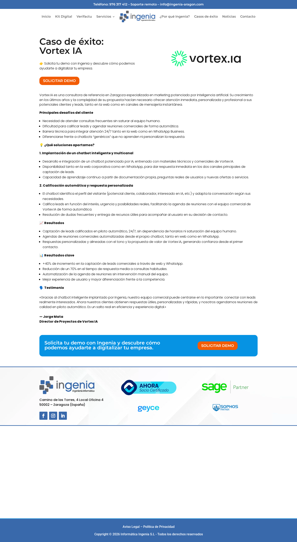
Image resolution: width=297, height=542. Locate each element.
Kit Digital (63, 16)
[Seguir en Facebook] (43, 416)
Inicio (46, 16)
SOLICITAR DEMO (59, 81)
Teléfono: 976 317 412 (110, 4)
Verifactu (84, 16)
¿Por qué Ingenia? (175, 16)
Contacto (247, 16)
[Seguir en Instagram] (53, 416)
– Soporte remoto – (144, 4)
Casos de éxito (206, 16)
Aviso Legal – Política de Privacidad (149, 527)
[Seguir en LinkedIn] (63, 416)
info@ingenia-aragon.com (182, 4)
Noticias (229, 16)
